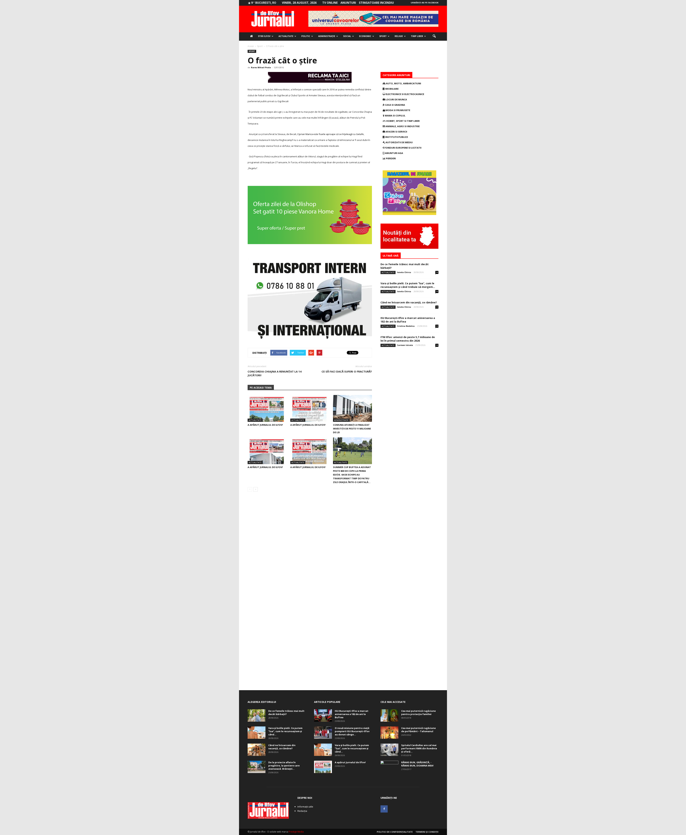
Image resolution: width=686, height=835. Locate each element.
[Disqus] (310, 544)
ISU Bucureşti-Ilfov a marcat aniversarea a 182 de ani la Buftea (351, 714)
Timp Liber (417, 36)
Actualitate (286, 36)
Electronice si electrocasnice (404, 94)
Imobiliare (392, 88)
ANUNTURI (348, 3)
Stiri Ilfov (264, 36)
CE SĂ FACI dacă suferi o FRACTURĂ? (347, 371)
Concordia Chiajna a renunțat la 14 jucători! (275, 373)
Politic (305, 36)
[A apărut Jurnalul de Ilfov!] (267, 408)
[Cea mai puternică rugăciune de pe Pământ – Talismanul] (389, 732)
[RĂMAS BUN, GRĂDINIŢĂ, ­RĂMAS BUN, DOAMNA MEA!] (389, 767)
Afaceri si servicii (396, 131)
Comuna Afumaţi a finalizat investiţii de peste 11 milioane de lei (352, 428)
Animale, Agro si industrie (402, 126)
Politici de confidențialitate (395, 831)
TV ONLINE (330, 3)
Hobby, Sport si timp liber (403, 120)
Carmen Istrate (405, 345)
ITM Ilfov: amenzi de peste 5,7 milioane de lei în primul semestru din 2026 (408, 338)
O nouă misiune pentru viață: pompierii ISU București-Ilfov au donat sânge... (352, 731)
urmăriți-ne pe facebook (424, 2)
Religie (399, 36)
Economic (365, 36)
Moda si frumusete (397, 110)
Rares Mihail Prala (261, 67)
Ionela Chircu (404, 272)
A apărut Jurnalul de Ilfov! (265, 424)
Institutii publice (396, 137)
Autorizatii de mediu (399, 142)
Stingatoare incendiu (376, 3)
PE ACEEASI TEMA (261, 387)
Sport (383, 36)
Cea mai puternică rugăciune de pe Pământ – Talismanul (418, 729)
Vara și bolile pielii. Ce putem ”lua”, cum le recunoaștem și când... (285, 731)
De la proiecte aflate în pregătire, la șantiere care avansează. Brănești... (284, 765)
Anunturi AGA (393, 153)
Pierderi (390, 158)
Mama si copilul (394, 115)
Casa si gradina (394, 104)
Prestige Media (296, 831)
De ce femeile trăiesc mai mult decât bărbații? (286, 712)
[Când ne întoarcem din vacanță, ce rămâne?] (256, 750)
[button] (434, 36)
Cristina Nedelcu (406, 326)
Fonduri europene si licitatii (402, 147)
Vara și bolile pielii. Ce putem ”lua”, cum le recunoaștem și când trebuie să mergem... (408, 285)
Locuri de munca (396, 99)
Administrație (326, 36)
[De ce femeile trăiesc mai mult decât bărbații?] (256, 715)
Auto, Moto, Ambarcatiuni (403, 83)
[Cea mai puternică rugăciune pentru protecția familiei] (389, 715)
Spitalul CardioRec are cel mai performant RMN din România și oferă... (419, 748)
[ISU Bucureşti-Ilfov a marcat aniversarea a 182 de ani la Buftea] (323, 715)
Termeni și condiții (427, 831)
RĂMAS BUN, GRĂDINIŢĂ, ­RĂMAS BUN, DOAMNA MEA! (417, 764)
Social (347, 36)
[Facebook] (384, 808)
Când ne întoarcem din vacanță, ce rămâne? (409, 302)
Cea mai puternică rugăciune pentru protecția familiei (418, 712)
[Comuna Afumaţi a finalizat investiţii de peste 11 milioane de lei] (352, 408)
